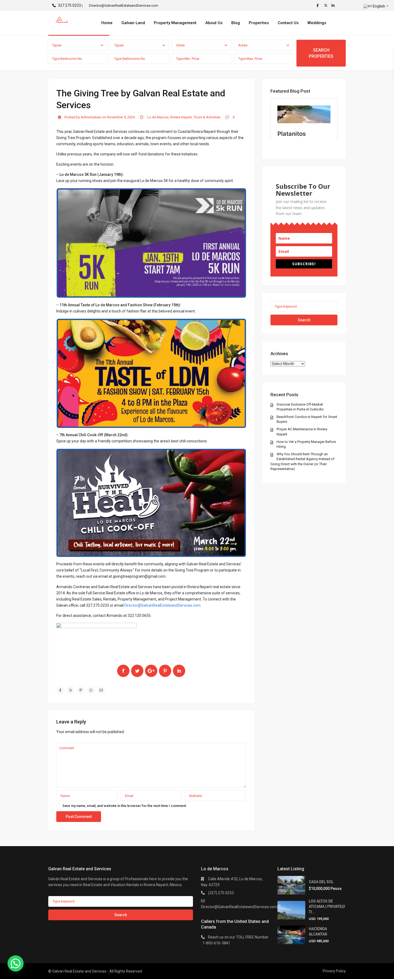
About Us (213, 22)
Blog (235, 22)
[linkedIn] (334, 5)
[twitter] (326, 5)
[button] (16, 963)
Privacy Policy (334, 971)
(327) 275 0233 (221, 893)
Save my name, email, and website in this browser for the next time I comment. (124, 806)
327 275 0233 (69, 5)
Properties (259, 22)
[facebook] (319, 5)
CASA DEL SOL (321, 882)
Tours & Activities (207, 117)
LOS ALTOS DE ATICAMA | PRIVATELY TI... (327, 906)
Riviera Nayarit (181, 117)
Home (107, 22)
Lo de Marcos (158, 117)
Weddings (316, 22)
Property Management (175, 22)
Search (304, 320)
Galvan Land (133, 22)
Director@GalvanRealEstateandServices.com (162, 605)
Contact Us (288, 22)
